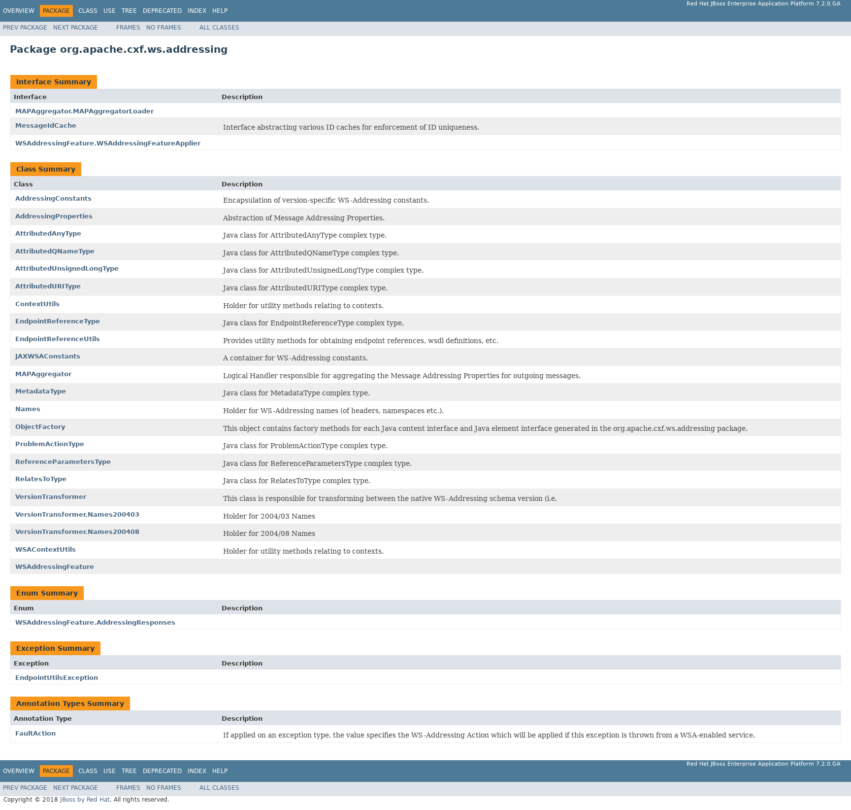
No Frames (163, 27)
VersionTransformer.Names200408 (77, 531)
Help (220, 10)
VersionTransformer (50, 496)
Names (27, 409)
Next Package (75, 27)
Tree (129, 10)
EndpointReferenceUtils (57, 339)
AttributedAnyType (48, 233)
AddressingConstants (53, 198)
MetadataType (40, 391)
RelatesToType (40, 479)
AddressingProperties (54, 216)
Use (109, 10)
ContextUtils (37, 304)
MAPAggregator (43, 374)
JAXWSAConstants (47, 356)
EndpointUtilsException (56, 677)
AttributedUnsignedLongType (67, 268)
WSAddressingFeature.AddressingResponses (95, 622)
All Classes (219, 27)
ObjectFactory (40, 426)
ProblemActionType (49, 444)
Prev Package (25, 27)
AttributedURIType (48, 286)
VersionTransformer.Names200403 (77, 514)
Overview (18, 10)
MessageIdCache (45, 125)
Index (197, 10)
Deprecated (162, 10)
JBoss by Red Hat (85, 799)
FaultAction (35, 733)
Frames (128, 27)
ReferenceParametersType (63, 461)
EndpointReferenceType (57, 321)
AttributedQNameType (55, 251)
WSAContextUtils (45, 549)
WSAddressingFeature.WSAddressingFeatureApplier (107, 143)
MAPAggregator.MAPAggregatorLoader (84, 111)
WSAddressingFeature (54, 566)
